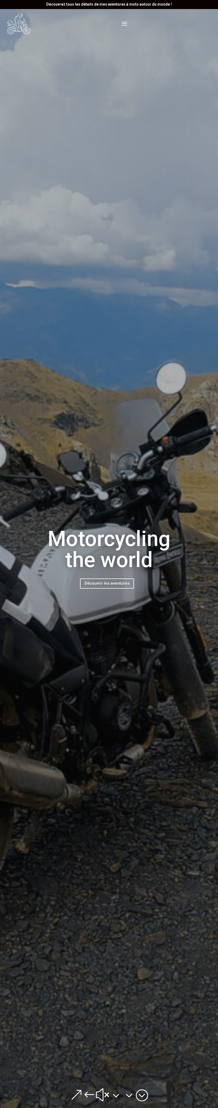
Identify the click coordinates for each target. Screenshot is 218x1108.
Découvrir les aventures (107, 583)
